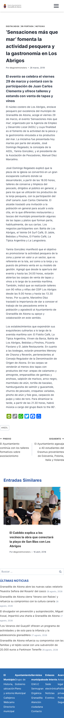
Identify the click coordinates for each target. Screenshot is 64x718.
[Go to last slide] (8, 521)
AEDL (4, 427)
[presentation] (32, 506)
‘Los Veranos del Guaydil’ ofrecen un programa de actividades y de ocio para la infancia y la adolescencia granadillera (30, 630)
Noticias (40, 26)
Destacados (12, 26)
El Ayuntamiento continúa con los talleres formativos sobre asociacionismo (14, 447)
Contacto (36, 711)
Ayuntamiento (23, 675)
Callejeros (9, 697)
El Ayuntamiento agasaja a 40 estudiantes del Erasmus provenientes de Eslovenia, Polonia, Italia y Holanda (49, 449)
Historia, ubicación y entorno (9, 689)
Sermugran (37, 688)
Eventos (49, 697)
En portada (27, 26)
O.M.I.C (35, 684)
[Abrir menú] (56, 6)
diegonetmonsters (18, 67)
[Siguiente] (55, 521)
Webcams (9, 702)
